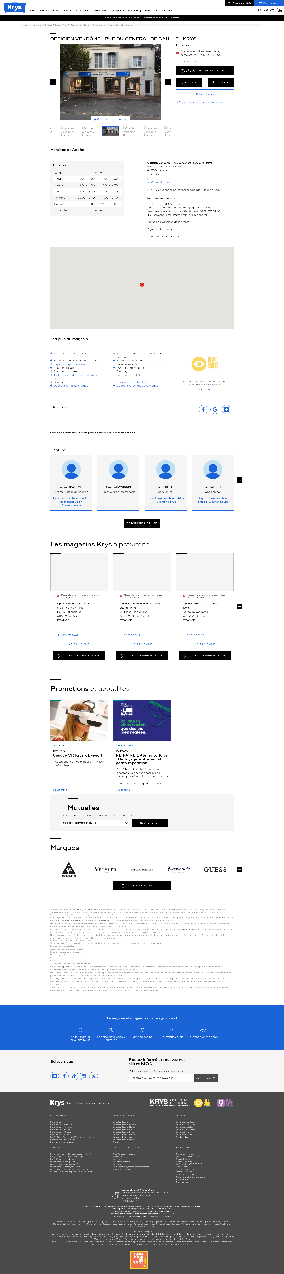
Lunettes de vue (57, 1122)
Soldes (116, 1142)
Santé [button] (147, 10)
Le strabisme (119, 1164)
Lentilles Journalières (185, 1129)
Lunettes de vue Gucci (60, 1135)
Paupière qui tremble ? (123, 1169)
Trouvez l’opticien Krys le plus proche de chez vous (134, 1242)
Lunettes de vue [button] (40, 10)
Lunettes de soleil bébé (123, 1132)
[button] (278, 10)
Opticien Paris (61, 1221)
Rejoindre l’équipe (142, 523)
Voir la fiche (79, 644)
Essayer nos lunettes (144, 885)
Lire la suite (60, 789)
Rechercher (150, 823)
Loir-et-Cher (61, 25)
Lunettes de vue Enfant (60, 1129)
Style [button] (157, 10)
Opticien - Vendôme (79, 25)
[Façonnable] (178, 869)
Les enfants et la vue (122, 1162)
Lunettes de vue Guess (60, 1132)
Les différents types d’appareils (64, 1159)
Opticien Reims (94, 1224)
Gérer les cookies (184, 1182)
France (48, 25)
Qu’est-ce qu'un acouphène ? (63, 1162)
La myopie (117, 1159)
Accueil (27, 25)
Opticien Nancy (125, 1224)
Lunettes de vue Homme (61, 1127)
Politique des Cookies (186, 1174)
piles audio (106, 1234)
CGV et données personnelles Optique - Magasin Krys (185, 189)
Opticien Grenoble (212, 1221)
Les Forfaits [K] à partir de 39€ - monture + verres (72, 1137)
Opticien (38, 25)
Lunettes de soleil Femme (124, 1124)
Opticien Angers (109, 1224)
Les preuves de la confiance (188, 1157)
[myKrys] (266, 10)
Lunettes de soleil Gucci (123, 1137)
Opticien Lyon (93, 1221)
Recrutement (182, 1167)
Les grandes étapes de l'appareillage (66, 1157)
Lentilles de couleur (185, 1127)
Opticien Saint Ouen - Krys (73, 603)
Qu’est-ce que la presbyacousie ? (65, 1167)
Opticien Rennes (194, 1221)
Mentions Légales (184, 1172)
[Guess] (215, 869)
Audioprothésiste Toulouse (168, 1224)
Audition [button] (132, 10)
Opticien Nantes (126, 1221)
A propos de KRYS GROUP (188, 1162)
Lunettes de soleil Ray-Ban (125, 1135)
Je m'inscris (205, 1078)
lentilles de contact (60, 1234)
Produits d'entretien (185, 1137)
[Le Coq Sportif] (68, 869)
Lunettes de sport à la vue (61, 1142)
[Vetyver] (105, 869)
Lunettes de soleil (121, 1122)
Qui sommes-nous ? (185, 1154)
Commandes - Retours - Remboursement (122, 1206)
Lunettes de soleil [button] (65, 10)
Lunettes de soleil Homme (125, 1127)
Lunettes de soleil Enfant (124, 1129)
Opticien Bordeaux (109, 1221)
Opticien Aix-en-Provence (74, 1224)
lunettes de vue (76, 1234)
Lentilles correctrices (185, 1124)
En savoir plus (205, 389)
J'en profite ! (174, 18)
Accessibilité (182, 1179)
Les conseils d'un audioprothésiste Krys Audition (72, 1172)
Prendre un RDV (242, 2)
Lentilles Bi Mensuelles (186, 1132)
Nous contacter (129, 1201)
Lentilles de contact (185, 1122)
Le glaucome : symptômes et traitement (131, 1167)
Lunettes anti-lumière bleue (62, 1140)
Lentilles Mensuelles (185, 1135)
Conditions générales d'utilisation (191, 1177)
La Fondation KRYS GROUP (189, 1164)
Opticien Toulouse (77, 1221)
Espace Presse (183, 1159)
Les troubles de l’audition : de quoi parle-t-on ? (71, 1154)
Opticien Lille (160, 1221)
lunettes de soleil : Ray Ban (178, 1239)
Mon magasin (271, 2)
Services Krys (119, 1157)
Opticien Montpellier (177, 1221)
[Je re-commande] (272, 10)
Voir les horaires (190, 61)
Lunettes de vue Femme (61, 1124)
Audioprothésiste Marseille (142, 1226)
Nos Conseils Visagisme (124, 1154)
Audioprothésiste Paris (144, 1224)
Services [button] (168, 10)
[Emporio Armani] (142, 869)
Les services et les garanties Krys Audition (69, 1169)
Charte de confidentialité (187, 1169)
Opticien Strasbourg (144, 1221)
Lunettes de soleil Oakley (124, 1140)
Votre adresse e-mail (156, 1071)
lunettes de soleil (91, 1234)
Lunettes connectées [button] (95, 10)
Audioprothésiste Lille (192, 1224)
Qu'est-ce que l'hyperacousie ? (64, 1164)
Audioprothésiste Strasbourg (216, 1224)
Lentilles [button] (118, 10)
